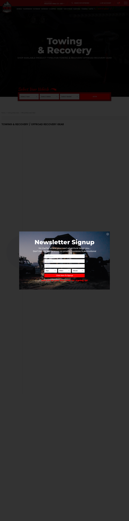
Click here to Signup (64, 275)
